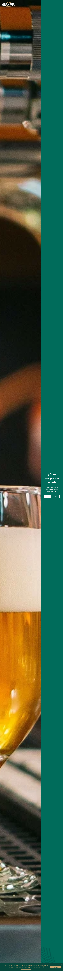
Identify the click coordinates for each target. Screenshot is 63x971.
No (56, 496)
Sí (47, 496)
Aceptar (55, 967)
